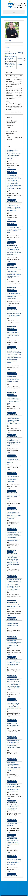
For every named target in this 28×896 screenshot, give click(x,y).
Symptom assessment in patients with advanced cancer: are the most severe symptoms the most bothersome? (14, 515)
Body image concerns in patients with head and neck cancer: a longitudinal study (14, 230)
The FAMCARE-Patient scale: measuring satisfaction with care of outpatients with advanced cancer (14, 862)
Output (7, 47)
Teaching (8, 44)
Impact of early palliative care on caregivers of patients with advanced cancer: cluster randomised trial (14, 706)
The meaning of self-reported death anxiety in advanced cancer (13, 725)
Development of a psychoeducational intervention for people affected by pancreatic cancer (13, 380)
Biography (8, 40)
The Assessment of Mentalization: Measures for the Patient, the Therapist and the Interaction (14, 314)
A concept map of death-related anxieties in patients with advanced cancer (14, 606)
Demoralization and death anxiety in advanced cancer (13, 496)
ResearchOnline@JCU (12, 173)
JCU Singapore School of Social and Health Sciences (10, 64)
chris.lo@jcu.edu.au (11, 53)
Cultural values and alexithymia (12, 824)
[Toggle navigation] (14, 12)
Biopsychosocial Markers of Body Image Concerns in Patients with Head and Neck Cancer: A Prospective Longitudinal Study (14, 251)
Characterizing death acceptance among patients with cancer (14, 460)
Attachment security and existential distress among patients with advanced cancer (13, 401)
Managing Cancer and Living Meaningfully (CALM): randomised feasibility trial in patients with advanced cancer (14, 442)
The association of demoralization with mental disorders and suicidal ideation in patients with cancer (14, 644)
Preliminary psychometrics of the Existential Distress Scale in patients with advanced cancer (14, 663)
